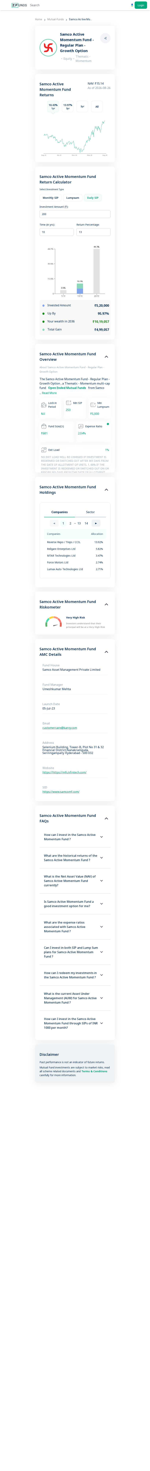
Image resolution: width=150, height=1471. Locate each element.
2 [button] (70, 523)
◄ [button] (54, 523)
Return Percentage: (88, 224)
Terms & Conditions (94, 1071)
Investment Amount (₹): (54, 206)
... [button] (75, 522)
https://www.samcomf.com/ (60, 792)
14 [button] (86, 523)
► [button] (96, 523)
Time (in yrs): (47, 224)
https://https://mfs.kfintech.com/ (64, 772)
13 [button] (79, 523)
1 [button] (63, 523)
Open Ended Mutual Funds (67, 388)
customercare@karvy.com (59, 728)
